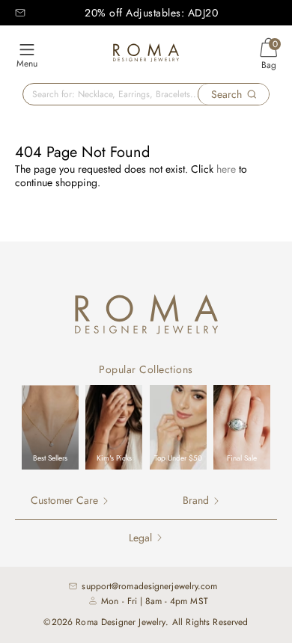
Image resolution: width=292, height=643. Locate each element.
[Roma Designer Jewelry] (146, 55)
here (226, 168)
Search (226, 94)
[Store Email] (20, 12)
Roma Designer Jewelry (120, 622)
